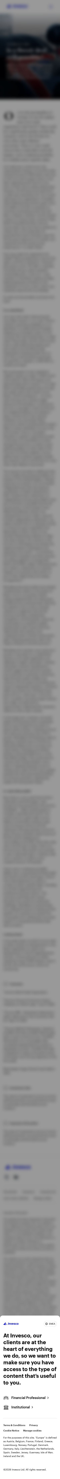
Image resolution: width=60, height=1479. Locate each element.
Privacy (33, 1425)
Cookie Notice (11, 1430)
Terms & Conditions (14, 1425)
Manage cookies (32, 1430)
